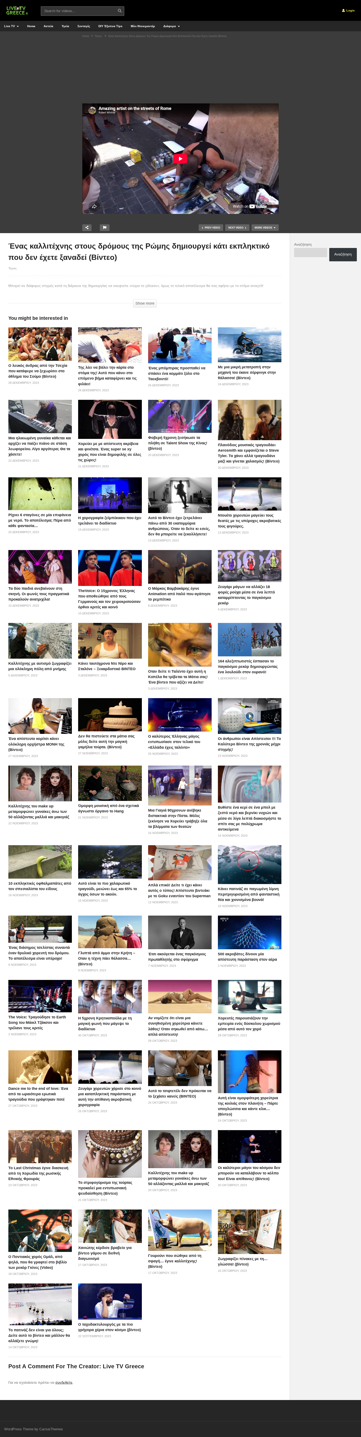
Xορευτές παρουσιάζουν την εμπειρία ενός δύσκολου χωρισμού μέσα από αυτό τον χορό (249, 1023)
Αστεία (48, 26)
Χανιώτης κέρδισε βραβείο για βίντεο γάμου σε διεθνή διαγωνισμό (105, 1253)
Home (31, 26)
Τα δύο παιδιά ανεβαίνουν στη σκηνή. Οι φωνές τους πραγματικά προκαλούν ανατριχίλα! (38, 593)
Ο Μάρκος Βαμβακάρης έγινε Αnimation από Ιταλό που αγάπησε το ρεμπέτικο (179, 593)
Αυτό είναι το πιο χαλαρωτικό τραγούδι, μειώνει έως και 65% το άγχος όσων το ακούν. (107, 888)
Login (350, 10)
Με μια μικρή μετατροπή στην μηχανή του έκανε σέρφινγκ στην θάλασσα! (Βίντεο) (247, 372)
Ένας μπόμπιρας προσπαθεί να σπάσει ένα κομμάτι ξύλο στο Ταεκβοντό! (176, 373)
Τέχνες (12, 268)
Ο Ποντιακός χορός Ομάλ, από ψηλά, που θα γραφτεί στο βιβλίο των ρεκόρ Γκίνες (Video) (37, 1262)
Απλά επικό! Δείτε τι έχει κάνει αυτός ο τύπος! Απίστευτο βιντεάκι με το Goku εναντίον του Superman (179, 890)
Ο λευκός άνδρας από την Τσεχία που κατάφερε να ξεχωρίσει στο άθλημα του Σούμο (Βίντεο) (37, 371)
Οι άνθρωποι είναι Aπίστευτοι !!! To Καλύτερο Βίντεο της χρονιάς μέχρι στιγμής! (249, 744)
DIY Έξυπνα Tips (110, 26)
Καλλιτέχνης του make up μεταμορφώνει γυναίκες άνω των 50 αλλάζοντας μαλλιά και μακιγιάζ (38, 811)
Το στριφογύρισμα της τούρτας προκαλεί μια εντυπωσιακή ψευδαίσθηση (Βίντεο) (105, 1188)
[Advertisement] (180, 72)
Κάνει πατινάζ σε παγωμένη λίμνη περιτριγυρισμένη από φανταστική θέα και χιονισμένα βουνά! (249, 894)
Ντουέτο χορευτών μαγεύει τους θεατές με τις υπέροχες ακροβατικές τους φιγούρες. (249, 520)
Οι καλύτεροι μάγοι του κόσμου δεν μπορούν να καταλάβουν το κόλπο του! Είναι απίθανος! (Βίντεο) (249, 1173)
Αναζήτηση (302, 244)
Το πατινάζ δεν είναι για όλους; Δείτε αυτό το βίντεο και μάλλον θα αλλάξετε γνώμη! (39, 1335)
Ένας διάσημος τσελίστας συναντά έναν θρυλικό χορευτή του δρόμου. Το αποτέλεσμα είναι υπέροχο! (39, 953)
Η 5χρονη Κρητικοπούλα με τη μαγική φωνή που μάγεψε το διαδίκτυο (105, 1023)
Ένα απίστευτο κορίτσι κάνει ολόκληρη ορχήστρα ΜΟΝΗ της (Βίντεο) (36, 744)
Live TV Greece (123, 1366)
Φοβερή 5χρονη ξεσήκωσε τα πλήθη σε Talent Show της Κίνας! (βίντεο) (177, 443)
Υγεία (65, 26)
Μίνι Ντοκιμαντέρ (143, 26)
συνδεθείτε (63, 1383)
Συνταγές (84, 26)
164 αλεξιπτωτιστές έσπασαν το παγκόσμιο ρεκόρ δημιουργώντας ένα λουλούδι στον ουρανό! (248, 666)
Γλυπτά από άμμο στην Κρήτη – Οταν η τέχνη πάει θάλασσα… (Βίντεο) (106, 958)
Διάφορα (170, 26)
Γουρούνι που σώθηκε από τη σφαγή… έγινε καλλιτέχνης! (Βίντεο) (174, 1261)
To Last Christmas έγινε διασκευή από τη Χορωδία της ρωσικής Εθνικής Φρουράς (38, 1173)
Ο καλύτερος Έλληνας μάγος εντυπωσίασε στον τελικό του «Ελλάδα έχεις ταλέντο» (174, 741)
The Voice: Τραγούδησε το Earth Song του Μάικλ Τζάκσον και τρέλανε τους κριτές (37, 1022)
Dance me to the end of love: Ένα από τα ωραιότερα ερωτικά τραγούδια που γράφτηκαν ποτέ (38, 1094)
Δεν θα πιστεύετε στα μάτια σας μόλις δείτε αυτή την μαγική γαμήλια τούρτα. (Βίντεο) (106, 741)
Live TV (10, 26)
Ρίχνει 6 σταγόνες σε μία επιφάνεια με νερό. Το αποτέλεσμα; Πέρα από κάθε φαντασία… (39, 520)
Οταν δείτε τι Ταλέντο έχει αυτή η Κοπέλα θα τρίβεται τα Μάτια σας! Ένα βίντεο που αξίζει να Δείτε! (178, 676)
